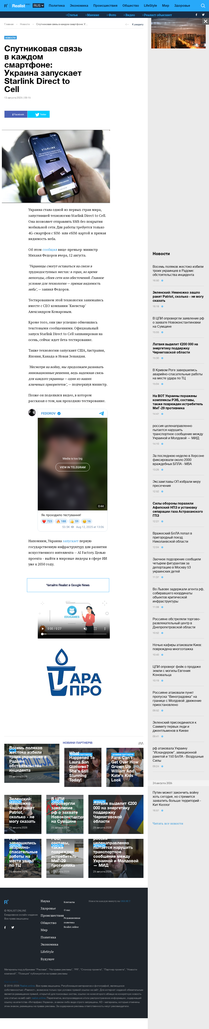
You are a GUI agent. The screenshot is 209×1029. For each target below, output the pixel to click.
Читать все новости (168, 823)
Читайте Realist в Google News (68, 585)
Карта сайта (11, 981)
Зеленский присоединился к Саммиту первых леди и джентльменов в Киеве (174, 726)
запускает (71, 541)
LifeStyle (150, 5)
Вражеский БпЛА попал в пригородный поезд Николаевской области (172, 537)
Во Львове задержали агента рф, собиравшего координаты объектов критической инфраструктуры (178, 595)
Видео (130, 15)
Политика (57, 5)
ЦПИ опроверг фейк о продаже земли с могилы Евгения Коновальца (177, 671)
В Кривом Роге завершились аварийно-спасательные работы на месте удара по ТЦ (177, 374)
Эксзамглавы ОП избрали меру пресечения (177, 483)
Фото (112, 15)
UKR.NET (125, 901)
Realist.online (27, 985)
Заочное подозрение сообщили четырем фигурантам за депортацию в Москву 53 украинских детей (177, 565)
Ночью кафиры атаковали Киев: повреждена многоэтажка (177, 647)
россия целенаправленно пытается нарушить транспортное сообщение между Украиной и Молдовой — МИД (178, 432)
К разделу (137, 24)
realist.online (39, 998)
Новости (25, 24)
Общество (130, 5)
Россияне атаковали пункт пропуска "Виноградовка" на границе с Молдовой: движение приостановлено (177, 698)
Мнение (93, 15)
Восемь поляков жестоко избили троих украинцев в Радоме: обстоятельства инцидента (178, 270)
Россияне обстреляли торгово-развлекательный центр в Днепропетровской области (176, 623)
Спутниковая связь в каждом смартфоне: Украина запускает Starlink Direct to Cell (62, 24)
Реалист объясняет (158, 15)
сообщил (49, 249)
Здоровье (182, 5)
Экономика (79, 5)
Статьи (73, 15)
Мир (165, 5)
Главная (8, 24)
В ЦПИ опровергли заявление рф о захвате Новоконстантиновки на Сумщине (178, 322)
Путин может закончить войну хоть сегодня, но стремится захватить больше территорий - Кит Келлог (177, 798)
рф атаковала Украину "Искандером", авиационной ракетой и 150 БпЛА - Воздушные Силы (178, 754)
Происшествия (105, 5)
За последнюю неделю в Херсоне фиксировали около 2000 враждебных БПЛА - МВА (178, 460)
